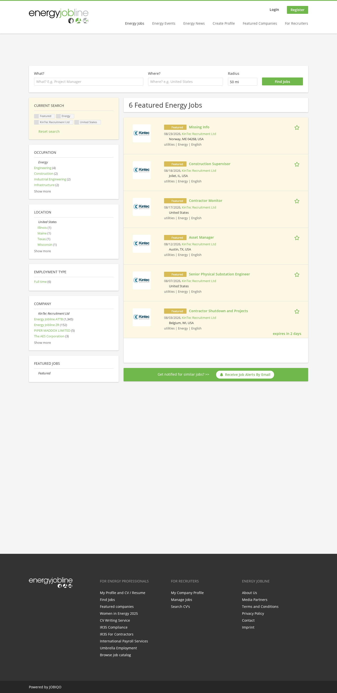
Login (274, 9)
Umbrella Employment (118, 648)
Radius (233, 73)
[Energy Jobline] (59, 16)
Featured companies (117, 606)
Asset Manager (201, 237)
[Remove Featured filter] (36, 373)
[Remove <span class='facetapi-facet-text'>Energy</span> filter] (58, 116)
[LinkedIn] (48, 598)
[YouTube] (64, 598)
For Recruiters (296, 23)
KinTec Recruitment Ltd (199, 134)
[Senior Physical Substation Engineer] (142, 280)
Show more (42, 191)
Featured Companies (260, 23)
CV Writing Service (115, 620)
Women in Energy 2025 (119, 613)
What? (39, 73)
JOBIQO (55, 687)
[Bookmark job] (297, 126)
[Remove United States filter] (36, 222)
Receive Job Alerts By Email (247, 374)
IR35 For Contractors (116, 634)
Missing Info (199, 127)
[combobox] (185, 82)
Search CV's (180, 606)
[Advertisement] (168, 50)
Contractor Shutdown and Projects (218, 310)
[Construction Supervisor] (142, 169)
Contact (248, 620)
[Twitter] (40, 598)
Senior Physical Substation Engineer (219, 274)
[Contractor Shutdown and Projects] (142, 316)
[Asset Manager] (142, 243)
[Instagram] (56, 598)
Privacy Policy (253, 613)
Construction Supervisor (209, 163)
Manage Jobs (181, 599)
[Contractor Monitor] (142, 206)
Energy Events (163, 23)
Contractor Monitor (205, 200)
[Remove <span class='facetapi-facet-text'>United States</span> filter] (77, 122)
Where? (154, 73)
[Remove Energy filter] (36, 162)
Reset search (49, 131)
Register (297, 9)
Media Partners (254, 599)
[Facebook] (32, 598)
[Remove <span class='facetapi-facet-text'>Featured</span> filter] (36, 116)
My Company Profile (187, 592)
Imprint (248, 627)
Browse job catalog (115, 655)
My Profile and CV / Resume (122, 592)
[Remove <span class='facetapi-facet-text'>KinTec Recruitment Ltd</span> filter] (36, 122)
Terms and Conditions (260, 606)
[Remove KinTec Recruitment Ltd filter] (36, 313)
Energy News (194, 23)
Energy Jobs (134, 23)
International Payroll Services (124, 641)
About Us (249, 592)
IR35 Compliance (114, 627)
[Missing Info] (142, 133)
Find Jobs (107, 599)
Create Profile (224, 23)
